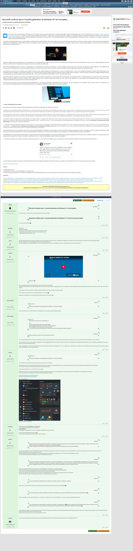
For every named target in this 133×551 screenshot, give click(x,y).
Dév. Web (38, 3)
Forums (19, 1)
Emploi (49, 1)
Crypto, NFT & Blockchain (105, 4)
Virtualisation (86, 4)
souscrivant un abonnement (48, 188)
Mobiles (60, 3)
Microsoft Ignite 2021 (12, 164)
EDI (42, 3)
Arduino (40, 4)
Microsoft (30, 3)
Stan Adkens (16, 25)
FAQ (29, 1)
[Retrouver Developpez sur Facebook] (131, 6)
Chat (37, 1)
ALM (26, 3)
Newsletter (43, 1)
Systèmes (65, 3)
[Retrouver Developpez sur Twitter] (130, 6)
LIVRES (94, 6)
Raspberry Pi (57, 4)
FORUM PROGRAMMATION (47, 6)
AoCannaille (10, 300)
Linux (37, 4)
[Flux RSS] (128, 6)
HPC (49, 4)
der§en (10, 518)
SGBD (53, 3)
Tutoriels (24, 1)
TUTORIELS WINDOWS (65, 6)
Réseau (62, 4)
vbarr (10, 240)
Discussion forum (122, 59)
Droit (59, 1)
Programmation (47, 3)
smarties (10, 228)
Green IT (66, 4)
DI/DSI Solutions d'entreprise (12, 3)
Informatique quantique (94, 4)
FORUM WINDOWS (37, 6)
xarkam (10, 253)
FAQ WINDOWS (57, 6)
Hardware (45, 4)
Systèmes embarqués (78, 4)
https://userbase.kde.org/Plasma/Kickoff (29, 376)
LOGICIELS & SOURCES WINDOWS (85, 6)
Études (54, 1)
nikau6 (10, 204)
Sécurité (71, 4)
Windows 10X (23, 67)
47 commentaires (24, 25)
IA (23, 3)
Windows (32, 4)
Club (63, 1)
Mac (52, 4)
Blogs (33, 1)
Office (56, 3)
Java (34, 3)
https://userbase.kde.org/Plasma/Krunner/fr (30, 375)
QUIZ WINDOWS (74, 6)
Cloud (21, 3)
